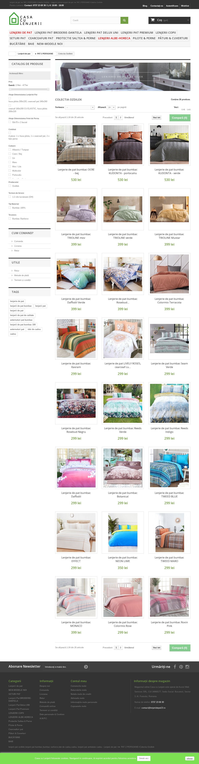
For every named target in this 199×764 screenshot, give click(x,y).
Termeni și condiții (22, 280)
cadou (13, 334)
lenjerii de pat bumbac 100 (23, 324)
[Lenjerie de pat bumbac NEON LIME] (122, 532)
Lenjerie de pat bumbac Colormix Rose (122, 624)
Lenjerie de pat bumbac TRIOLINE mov (76, 236)
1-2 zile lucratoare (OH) (22, 197)
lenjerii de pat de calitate (22, 315)
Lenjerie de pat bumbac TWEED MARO (169, 559)
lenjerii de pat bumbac (21, 306)
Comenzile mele (78, 686)
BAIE (31, 44)
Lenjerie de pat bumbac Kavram (76, 365)
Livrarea (17, 246)
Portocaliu (16, 175)
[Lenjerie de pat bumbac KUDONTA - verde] (169, 144)
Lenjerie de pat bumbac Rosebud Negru (76, 430)
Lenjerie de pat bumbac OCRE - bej (76, 171)
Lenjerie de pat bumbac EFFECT (76, 559)
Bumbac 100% (18, 208)
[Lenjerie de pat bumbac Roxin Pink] (169, 597)
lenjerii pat (40, 306)
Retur (16, 250)
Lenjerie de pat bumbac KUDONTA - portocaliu (122, 171)
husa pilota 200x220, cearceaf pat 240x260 (28, 101)
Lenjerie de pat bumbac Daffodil (76, 494)
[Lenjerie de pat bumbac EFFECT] (76, 532)
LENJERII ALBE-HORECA (114, 38)
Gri (13, 158)
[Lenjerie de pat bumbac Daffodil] (76, 467)
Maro (14, 162)
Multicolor (16, 171)
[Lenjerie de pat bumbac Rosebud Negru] (76, 403)
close (190, 758)
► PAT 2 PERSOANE (28, 2)
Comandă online (48, 706)
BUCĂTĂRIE (17, 44)
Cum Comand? (22, 233)
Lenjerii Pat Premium (137, 32)
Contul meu (79, 681)
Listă (188, 109)
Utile (16, 262)
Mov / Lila (16, 166)
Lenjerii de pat (15, 2)
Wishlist (185, 6)
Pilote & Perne (144, 38)
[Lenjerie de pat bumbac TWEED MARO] (169, 532)
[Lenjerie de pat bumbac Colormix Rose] (122, 597)
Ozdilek (15, 186)
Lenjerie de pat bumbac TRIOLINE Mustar (169, 236)
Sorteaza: (59, 107)
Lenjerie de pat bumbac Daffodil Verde (76, 300)
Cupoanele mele (78, 706)
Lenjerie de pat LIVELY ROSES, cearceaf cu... (123, 365)
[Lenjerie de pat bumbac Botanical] (122, 467)
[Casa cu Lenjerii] (37, 18)
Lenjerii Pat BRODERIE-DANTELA (58, 32)
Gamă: (12, 85)
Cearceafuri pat (40, 38)
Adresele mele (77, 698)
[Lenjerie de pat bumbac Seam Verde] (169, 338)
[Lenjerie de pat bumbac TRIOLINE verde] (122, 209)
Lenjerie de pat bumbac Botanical (122, 494)
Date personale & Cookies (52, 714)
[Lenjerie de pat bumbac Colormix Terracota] (169, 273)
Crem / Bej (17, 154)
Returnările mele (79, 690)
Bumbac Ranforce (20, 219)
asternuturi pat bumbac (21, 320)
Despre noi (45, 686)
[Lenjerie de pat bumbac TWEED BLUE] (169, 467)
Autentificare (172, 6)
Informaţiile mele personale (84, 702)
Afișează (102, 107)
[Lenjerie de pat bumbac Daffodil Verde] (76, 273)
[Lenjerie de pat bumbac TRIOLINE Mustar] (169, 209)
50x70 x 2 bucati (19, 122)
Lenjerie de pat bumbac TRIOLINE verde (122, 236)
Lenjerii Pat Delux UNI (101, 32)
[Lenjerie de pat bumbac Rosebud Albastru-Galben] (122, 273)
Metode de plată (21, 275)
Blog (145, 6)
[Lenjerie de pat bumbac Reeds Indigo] (169, 403)
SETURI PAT (18, 38)
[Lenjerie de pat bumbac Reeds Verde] (122, 403)
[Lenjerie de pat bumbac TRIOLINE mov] (76, 209)
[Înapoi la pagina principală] (12, 54)
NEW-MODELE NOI (50, 44)
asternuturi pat (17, 329)
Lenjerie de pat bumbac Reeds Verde (122, 430)
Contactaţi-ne (156, 6)
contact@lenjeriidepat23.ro (153, 708)
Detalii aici (143, 758)
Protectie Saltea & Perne (76, 38)
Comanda (18, 241)
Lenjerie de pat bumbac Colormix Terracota (169, 300)
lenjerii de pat (16, 310)
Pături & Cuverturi (173, 38)
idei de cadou (34, 329)
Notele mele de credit (81, 694)
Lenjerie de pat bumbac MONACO (76, 624)
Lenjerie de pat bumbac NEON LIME (122, 559)
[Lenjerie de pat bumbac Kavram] (76, 338)
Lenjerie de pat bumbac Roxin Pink (169, 624)
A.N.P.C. (43, 718)
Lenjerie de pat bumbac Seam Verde (169, 365)
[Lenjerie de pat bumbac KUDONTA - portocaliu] (122, 144)
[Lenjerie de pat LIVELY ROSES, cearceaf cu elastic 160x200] (122, 338)
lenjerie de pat (17, 301)
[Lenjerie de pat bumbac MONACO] (76, 597)
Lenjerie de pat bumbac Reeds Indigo (169, 430)
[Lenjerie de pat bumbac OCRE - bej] (76, 144)
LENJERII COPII (166, 32)
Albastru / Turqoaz (20, 150)
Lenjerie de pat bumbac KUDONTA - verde (169, 171)
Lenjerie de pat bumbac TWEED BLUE (169, 494)
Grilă (183, 109)
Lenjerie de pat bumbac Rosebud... (122, 300)
